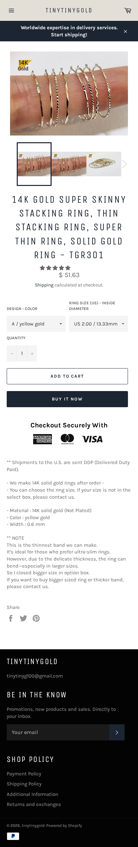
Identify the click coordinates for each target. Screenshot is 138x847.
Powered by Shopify (64, 825)
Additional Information (32, 794)
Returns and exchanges (34, 804)
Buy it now (67, 398)
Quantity (16, 338)
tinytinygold (69, 10)
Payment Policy (24, 774)
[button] (56, 268)
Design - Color (22, 308)
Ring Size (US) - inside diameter (92, 306)
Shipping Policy (24, 784)
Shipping (44, 285)
